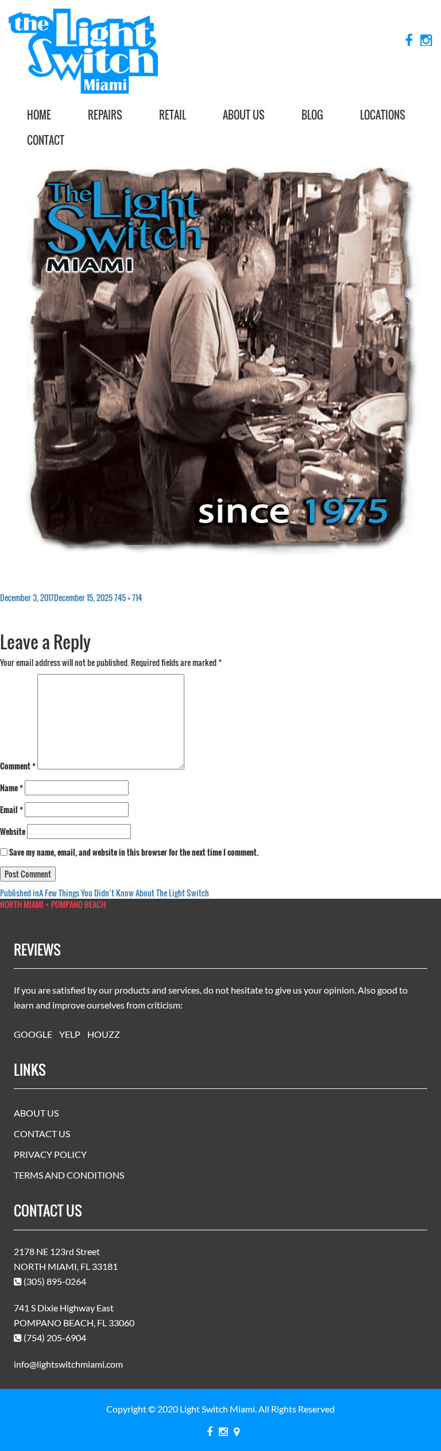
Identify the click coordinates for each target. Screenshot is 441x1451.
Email (11, 809)
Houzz (103, 1034)
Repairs (105, 114)
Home (39, 114)
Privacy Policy (50, 1154)
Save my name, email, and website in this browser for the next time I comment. (134, 852)
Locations (382, 114)
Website (12, 831)
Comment (18, 766)
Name (11, 788)
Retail (172, 114)
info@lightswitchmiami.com (68, 1363)
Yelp (69, 1034)
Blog (312, 114)
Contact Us (42, 1133)
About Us (244, 114)
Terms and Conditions (69, 1174)
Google (33, 1034)
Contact (45, 140)
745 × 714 (128, 597)
